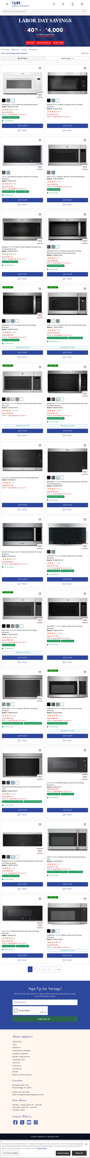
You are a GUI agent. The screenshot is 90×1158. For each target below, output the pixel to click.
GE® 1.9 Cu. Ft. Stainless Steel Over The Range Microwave (66, 177)
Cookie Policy (42, 1148)
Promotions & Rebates (21, 1050)
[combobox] (67, 58)
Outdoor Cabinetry (20, 1054)
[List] (54, 4)
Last (58, 969)
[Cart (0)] (82, 4)
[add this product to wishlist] (40, 68)
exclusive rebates (44, 43)
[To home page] (20, 4)
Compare (24, 130)
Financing (16, 1066)
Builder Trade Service (21, 1056)
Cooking (24, 50)
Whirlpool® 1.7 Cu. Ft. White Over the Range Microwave (20, 104)
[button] (7, 4)
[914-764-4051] (72, 4)
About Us (16, 1062)
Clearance (16, 1047)
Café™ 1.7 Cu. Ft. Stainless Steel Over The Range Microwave (66, 325)
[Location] (63, 4)
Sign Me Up (44, 1019)
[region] (45, 1149)
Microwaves (33, 50)
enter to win (58, 43)
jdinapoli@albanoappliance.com (31, 1094)
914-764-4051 (24, 1092)
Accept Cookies (63, 1153)
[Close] (86, 1144)
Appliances (15, 50)
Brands (15, 1072)
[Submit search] (84, 11)
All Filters (24, 58)
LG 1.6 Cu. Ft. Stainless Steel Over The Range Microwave (20, 478)
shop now (30, 43)
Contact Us (17, 1069)
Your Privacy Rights (10, 1153)
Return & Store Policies (22, 1075)
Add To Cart (22, 126)
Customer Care (18, 1060)
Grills (14, 1044)
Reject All (79, 1153)
